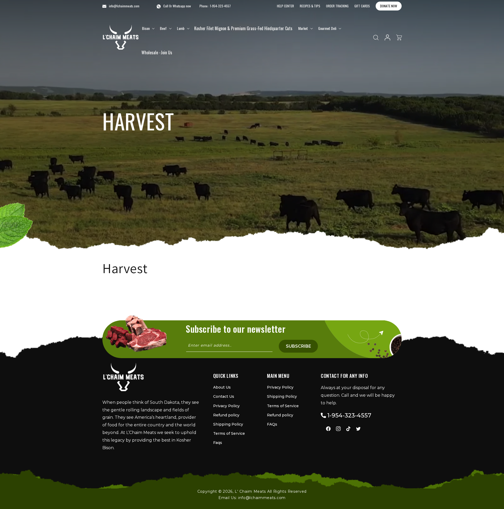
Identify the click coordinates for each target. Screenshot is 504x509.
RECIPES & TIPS (310, 6)
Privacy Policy (226, 406)
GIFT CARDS (362, 6)
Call (165, 6)
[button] (148, 28)
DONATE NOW (388, 6)
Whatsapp (179, 6)
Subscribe (298, 346)
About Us (222, 387)
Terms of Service (229, 433)
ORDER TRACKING (337, 6)
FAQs (272, 424)
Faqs (217, 442)
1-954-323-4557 (220, 6)
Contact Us (223, 396)
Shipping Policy (228, 424)
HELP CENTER (285, 6)
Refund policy (226, 415)
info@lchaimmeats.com (262, 497)
